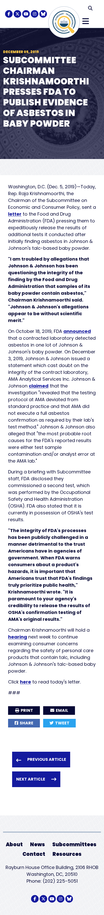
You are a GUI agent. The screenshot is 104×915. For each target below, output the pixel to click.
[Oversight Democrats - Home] (64, 22)
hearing (17, 637)
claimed (38, 386)
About (14, 844)
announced (77, 331)
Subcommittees (74, 844)
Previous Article (46, 759)
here (25, 682)
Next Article (30, 779)
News (37, 844)
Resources (67, 854)
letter (14, 214)
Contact (33, 854)
